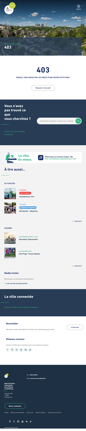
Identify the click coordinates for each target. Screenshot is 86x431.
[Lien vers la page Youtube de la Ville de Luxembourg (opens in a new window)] (21, 349)
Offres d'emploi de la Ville (12, 44)
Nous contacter (15, 406)
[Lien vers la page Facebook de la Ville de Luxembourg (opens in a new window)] (7, 349)
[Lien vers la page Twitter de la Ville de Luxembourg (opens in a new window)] (12, 349)
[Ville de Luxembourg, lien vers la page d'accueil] (10, 14)
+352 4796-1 (33, 375)
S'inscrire (75, 327)
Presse (6, 412)
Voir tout (78, 221)
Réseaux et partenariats (17, 412)
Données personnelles (54, 412)
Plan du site (30, 412)
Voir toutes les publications (16, 283)
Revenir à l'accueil (43, 88)
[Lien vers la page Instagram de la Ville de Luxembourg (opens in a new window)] (16, 349)
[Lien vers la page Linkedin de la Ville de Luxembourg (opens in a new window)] (25, 349)
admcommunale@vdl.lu (38, 378)
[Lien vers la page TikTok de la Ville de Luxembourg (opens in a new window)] (30, 349)
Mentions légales (41, 412)
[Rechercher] (78, 121)
